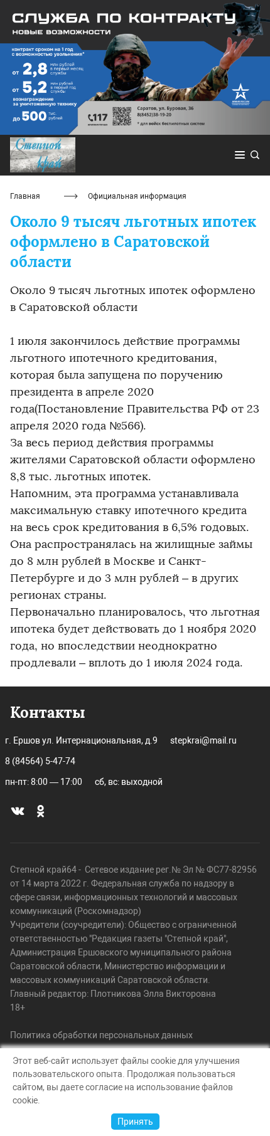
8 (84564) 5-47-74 (40, 761)
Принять (135, 1122)
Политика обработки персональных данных (101, 1035)
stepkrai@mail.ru (203, 740)
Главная (25, 196)
